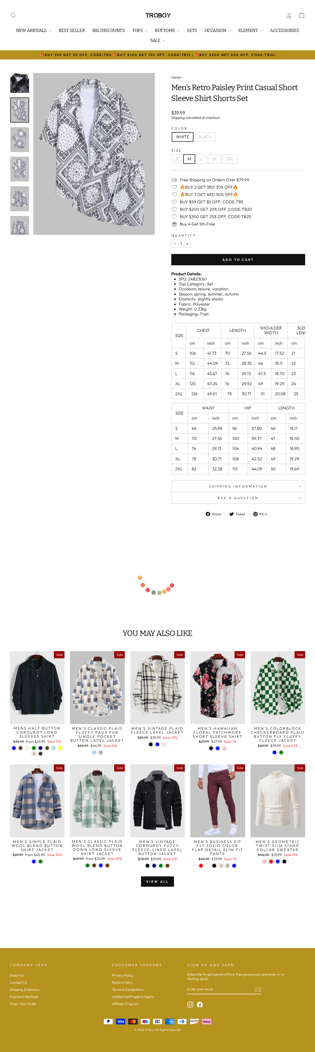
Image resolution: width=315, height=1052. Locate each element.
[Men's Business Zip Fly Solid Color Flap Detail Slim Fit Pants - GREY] (227, 865)
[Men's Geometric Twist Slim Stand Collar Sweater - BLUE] (277, 861)
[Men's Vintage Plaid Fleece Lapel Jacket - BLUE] (157, 744)
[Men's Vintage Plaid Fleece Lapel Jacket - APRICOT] (164, 744)
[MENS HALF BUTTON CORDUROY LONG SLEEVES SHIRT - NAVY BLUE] (40, 748)
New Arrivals (31, 30)
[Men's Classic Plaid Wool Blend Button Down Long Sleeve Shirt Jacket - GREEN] (87, 865)
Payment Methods (24, 997)
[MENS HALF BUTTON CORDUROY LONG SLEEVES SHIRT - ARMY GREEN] (47, 748)
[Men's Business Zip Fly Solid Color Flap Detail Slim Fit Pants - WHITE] (207, 865)
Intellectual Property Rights (133, 997)
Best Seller (72, 30)
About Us (17, 975)
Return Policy (122, 982)
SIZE (176, 150)
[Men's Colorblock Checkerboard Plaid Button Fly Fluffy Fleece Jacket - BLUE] (274, 752)
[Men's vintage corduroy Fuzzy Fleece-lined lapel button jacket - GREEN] (160, 865)
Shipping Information (238, 486)
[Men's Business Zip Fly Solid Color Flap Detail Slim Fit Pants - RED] (201, 865)
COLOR (179, 128)
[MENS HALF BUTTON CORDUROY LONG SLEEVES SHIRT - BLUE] (14, 748)
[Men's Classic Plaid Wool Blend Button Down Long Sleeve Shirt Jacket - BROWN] (94, 865)
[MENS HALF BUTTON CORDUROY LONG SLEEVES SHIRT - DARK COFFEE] (40, 753)
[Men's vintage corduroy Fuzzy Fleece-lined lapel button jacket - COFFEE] (167, 865)
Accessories (284, 30)
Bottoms (165, 30)
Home (176, 77)
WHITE (182, 136)
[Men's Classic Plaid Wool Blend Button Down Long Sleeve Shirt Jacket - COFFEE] (107, 865)
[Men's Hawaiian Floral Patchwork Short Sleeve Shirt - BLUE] (217, 748)
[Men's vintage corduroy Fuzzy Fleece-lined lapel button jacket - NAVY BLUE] (154, 865)
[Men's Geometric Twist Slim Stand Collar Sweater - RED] (271, 861)
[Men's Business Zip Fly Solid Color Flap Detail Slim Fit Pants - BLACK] (214, 865)
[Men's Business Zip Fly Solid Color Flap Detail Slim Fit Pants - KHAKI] (221, 865)
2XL (230, 158)
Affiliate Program (125, 1004)
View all (157, 882)
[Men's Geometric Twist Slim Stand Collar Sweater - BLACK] (284, 861)
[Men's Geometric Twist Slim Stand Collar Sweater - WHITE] (291, 861)
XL (214, 158)
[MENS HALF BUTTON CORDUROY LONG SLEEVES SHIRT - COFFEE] (20, 748)
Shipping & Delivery (25, 989)
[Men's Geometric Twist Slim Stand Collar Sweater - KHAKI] (264, 861)
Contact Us (18, 982)
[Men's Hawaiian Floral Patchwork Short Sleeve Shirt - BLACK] (211, 748)
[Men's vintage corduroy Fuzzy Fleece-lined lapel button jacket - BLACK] (147, 865)
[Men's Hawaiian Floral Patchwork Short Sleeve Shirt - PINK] (224, 748)
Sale (155, 40)
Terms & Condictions (127, 989)
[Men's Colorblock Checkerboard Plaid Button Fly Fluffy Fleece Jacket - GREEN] (281, 752)
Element (248, 30)
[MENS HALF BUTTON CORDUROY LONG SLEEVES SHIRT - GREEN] (34, 748)
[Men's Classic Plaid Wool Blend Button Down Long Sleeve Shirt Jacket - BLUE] (100, 865)
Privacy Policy (122, 975)
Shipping (178, 118)
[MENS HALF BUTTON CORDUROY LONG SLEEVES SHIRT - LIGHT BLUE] (53, 748)
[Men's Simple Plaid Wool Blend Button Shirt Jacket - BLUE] (34, 861)
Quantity (183, 235)
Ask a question (238, 498)
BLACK (205, 136)
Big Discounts (108, 30)
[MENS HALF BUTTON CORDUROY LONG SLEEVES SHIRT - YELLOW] (60, 748)
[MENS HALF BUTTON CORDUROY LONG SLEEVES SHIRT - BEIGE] (27, 748)
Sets (192, 30)
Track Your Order (23, 1004)
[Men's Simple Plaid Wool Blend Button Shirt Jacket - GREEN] (40, 861)
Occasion (216, 30)
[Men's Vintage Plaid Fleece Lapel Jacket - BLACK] (150, 744)
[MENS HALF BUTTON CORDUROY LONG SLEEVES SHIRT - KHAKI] (34, 753)
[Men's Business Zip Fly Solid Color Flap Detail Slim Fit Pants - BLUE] (234, 865)
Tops (138, 30)
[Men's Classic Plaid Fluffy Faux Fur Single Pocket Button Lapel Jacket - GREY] (100, 752)
